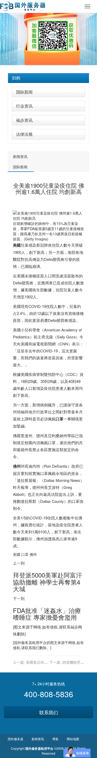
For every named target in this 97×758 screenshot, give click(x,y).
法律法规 (24, 134)
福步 (74, 627)
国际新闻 (24, 92)
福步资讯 (24, 120)
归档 (16, 78)
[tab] (48, 78)
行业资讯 (24, 106)
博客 (55, 739)
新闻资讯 (20, 156)
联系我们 (48, 712)
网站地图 (73, 739)
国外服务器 (23, 642)
